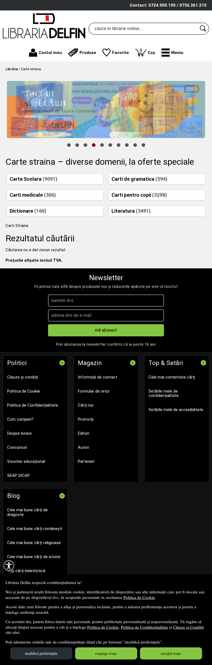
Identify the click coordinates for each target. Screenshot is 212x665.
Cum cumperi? (20, 419)
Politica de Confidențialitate (144, 627)
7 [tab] (118, 144)
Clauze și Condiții (188, 627)
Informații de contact (97, 377)
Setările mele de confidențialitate (164, 393)
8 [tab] (126, 144)
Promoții (86, 419)
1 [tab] (68, 144)
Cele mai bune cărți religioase (34, 542)
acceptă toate (171, 653)
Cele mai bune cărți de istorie (33, 556)
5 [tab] (102, 144)
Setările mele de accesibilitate (176, 409)
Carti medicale (33, 195)
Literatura (131, 211)
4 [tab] (93, 144)
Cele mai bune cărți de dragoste (27, 512)
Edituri (83, 433)
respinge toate (106, 653)
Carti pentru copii (139, 195)
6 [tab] (110, 144)
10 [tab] (143, 144)
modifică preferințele (41, 653)
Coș (147, 51)
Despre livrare (19, 433)
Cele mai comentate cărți (172, 377)
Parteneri (86, 461)
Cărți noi (85, 405)
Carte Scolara (33, 179)
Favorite (120, 52)
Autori (83, 447)
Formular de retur (94, 391)
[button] (172, 53)
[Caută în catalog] (203, 29)
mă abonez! (106, 330)
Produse (88, 52)
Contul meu (50, 52)
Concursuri (17, 447)
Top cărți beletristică (26, 570)
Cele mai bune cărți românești (34, 528)
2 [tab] (77, 144)
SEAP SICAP (18, 475)
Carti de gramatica (140, 179)
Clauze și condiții (22, 377)
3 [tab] (85, 144)
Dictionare (28, 211)
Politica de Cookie (139, 597)
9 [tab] (135, 144)
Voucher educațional (26, 461)
